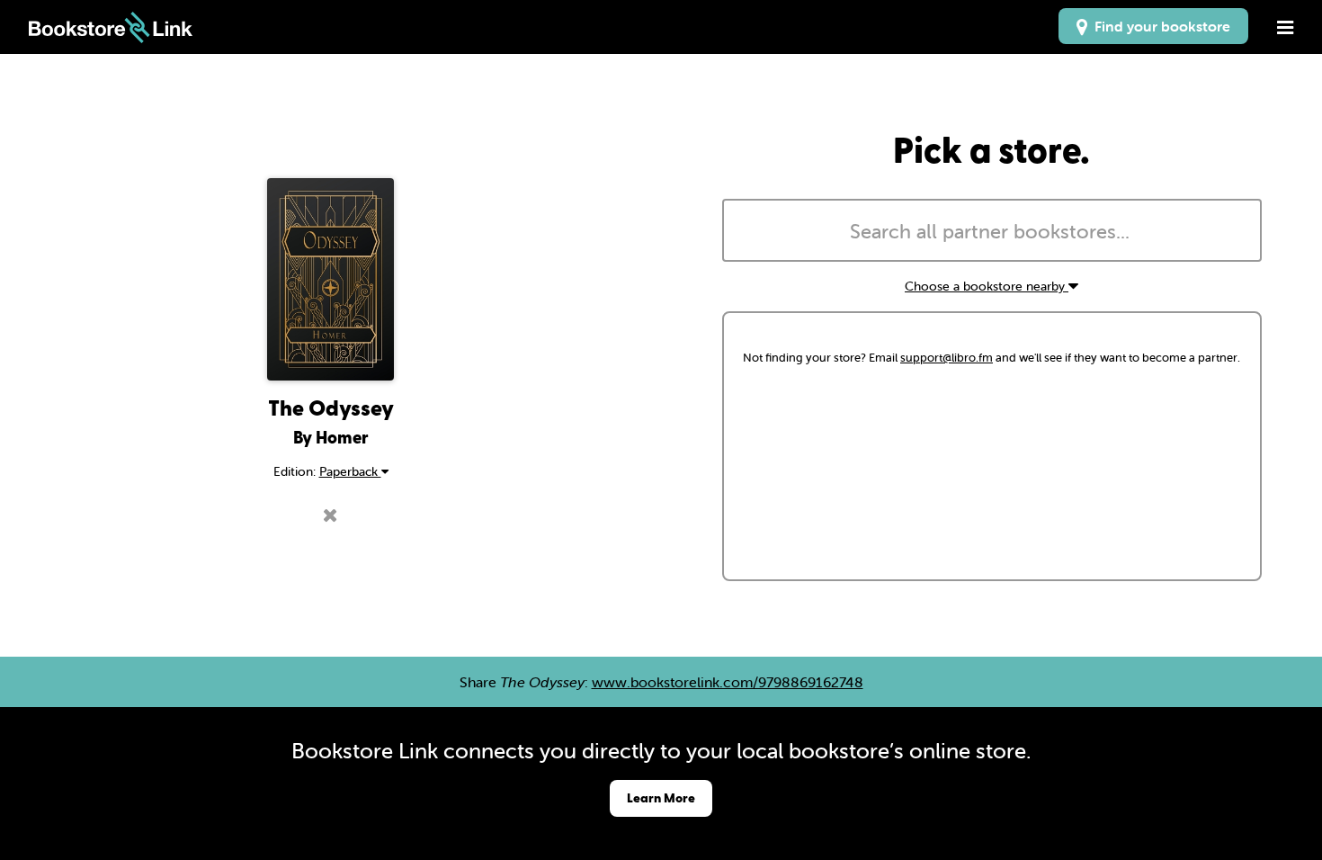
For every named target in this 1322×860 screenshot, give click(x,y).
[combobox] (992, 230)
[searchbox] (992, 232)
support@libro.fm (946, 357)
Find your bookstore (1158, 26)
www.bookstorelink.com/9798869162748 (727, 682)
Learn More (661, 797)
